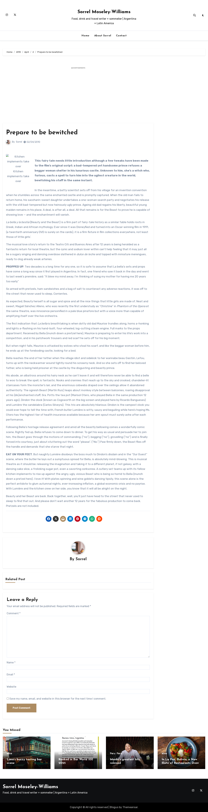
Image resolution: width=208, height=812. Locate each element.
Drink (61, 753)
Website (11, 686)
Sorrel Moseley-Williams (104, 12)
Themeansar (130, 807)
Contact (121, 35)
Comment (13, 613)
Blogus (114, 807)
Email (11, 674)
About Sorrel (102, 35)
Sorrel (19, 141)
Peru (112, 753)
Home (85, 35)
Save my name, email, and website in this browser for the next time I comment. (57, 698)
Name (11, 662)
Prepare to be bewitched (42, 133)
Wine (9, 753)
